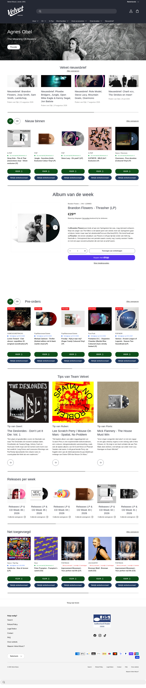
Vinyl (34, 21)
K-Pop (51, 21)
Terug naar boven (73, 603)
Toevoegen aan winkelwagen (112, 251)
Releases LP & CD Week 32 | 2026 (107, 509)
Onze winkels (12, 642)
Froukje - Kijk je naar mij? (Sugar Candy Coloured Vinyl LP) (73, 341)
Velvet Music (15, 667)
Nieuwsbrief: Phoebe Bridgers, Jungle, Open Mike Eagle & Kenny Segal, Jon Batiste (56, 96)
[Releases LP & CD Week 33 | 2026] (84, 493)
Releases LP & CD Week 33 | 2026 (84, 509)
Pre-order (13, 49)
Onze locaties (94, 21)
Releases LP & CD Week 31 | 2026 (129, 509)
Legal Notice (12, 629)
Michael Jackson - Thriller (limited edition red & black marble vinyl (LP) (45, 341)
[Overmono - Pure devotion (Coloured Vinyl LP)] (127, 138)
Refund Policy (12, 624)
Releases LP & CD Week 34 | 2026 (62, 509)
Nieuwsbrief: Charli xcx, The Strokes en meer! (121, 93)
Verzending (85, 218)
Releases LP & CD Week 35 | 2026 (39, 509)
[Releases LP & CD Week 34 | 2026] (61, 493)
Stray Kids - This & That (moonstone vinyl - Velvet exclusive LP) (17, 160)
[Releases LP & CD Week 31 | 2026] (129, 493)
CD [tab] (17, 121)
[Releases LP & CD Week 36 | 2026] (16, 493)
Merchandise (61, 21)
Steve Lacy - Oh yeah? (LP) (72, 158)
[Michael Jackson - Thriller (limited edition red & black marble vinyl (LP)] (46, 319)
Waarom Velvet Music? (16, 646)
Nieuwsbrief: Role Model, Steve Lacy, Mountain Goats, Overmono (88, 94)
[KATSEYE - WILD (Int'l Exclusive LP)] (100, 138)
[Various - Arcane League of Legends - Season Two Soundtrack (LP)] (127, 319)
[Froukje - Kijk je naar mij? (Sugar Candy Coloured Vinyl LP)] (73, 319)
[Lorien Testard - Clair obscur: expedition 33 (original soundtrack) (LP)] (19, 319)
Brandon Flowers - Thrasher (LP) (92, 208)
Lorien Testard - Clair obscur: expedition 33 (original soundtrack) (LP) (17, 341)
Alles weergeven (73, 71)
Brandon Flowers (73, 204)
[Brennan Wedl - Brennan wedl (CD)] (100, 548)
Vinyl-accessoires (77, 21)
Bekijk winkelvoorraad (19, 178)
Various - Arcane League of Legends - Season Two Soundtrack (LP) (126, 341)
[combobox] (76, 11)
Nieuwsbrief (109, 21)
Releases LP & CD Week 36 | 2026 (17, 509)
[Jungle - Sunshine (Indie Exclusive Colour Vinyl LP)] (46, 138)
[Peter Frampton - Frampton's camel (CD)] (46, 548)
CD (42, 21)
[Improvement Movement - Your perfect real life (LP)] (73, 548)
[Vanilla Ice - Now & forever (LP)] (19, 548)
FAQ (9, 637)
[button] (137, 11)
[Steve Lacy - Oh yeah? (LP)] (73, 138)
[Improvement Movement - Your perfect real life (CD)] (127, 548)
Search (10, 620)
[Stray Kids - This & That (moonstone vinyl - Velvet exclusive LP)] (19, 138)
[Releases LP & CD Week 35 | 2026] (39, 493)
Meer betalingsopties (101, 263)
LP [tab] (10, 121)
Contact (10, 633)
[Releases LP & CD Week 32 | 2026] (106, 493)
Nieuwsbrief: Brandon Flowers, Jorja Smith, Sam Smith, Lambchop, (21, 94)
